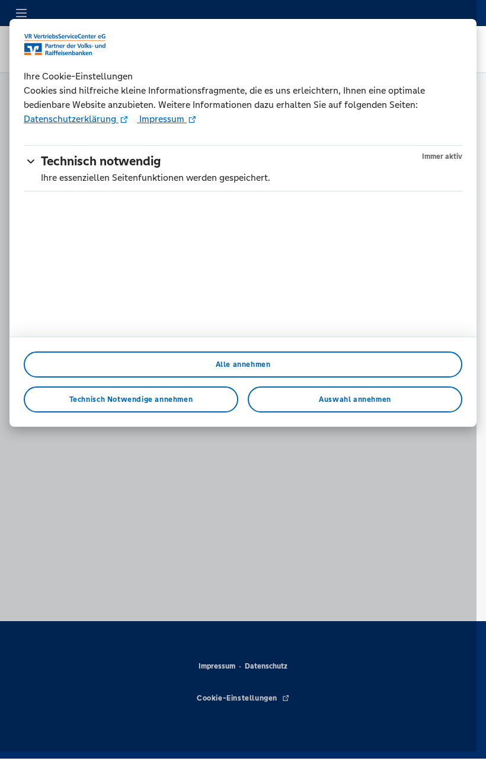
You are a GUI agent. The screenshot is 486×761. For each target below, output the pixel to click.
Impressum (162, 118)
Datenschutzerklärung (71, 118)
